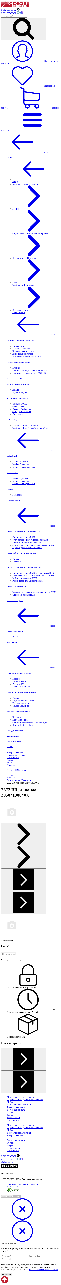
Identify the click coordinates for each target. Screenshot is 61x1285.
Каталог (11, 157)
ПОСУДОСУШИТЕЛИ (15, 731)
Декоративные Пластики (19, 1104)
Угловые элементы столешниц (27, 356)
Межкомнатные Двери (15, 601)
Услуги (10, 760)
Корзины (16, 717)
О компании (13, 757)
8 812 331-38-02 (8, 10)
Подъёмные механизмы (23, 700)
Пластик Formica (13, 637)
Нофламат (17, 561)
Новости (11, 765)
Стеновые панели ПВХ (23, 595)
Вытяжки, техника (21, 310)
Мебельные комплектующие (20, 1097)
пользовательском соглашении (43, 1269)
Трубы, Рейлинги (20, 706)
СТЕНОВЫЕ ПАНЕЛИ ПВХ (17, 586)
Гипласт (16, 559)
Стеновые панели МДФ (24, 537)
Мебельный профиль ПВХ (25, 425)
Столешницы (18, 346)
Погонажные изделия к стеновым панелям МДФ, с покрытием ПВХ (33, 576)
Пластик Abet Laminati (15, 631)
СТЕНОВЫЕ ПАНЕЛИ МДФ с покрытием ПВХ (24, 567)
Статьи (10, 1112)
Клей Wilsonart (12, 642)
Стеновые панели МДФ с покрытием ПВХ (33, 573)
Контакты (11, 762)
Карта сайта (12, 1186)
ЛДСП (15, 390)
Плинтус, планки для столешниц (18, 362)
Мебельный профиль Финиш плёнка (30, 428)
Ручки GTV (18, 684)
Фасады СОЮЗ (19, 404)
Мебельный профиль (14, 420)
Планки (16, 368)
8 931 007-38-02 (8, 13)
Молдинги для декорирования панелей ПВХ (34, 592)
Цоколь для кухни (21, 686)
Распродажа (18, 414)
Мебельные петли (13, 736)
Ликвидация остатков (22, 354)
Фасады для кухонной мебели (17, 398)
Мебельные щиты (21, 348)
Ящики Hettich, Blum (22, 725)
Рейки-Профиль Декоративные (27, 581)
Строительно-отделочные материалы (25, 1099)
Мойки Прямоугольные (23, 467)
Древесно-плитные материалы (18, 384)
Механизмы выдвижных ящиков (18, 711)
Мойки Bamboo (12, 473)
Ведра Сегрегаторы (14, 741)
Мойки (10, 1102)
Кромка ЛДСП (19, 392)
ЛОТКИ (10, 747)
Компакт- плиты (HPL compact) (18, 379)
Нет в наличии (8, 954)
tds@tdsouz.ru (7, 1162)
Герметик (10, 489)
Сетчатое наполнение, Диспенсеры (29, 722)
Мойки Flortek (12, 456)
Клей (14, 282)
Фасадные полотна (21, 411)
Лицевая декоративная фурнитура (19, 673)
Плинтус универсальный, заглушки (29, 370)
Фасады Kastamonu (21, 409)
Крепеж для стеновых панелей (27, 547)
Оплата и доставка (16, 755)
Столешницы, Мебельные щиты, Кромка (21, 340)
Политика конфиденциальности (22, 1184)
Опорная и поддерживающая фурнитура (21, 692)
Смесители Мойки (13, 500)
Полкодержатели (20, 703)
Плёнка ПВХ (18, 312)
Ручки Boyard (19, 681)
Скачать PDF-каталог (17, 770)
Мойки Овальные (21, 464)
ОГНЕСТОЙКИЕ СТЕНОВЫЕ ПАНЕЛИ (22, 553)
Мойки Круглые (20, 461)
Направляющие (20, 720)
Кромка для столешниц (23, 351)
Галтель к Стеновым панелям (26, 542)
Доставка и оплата (16, 1110)
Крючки (16, 679)
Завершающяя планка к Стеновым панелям (33, 545)
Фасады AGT (18, 406)
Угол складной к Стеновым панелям (30, 540)
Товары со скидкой (16, 752)
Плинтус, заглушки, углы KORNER (29, 373)
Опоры (15, 698)
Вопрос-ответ (13, 1117)
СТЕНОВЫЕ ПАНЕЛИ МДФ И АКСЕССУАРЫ (24, 531)
